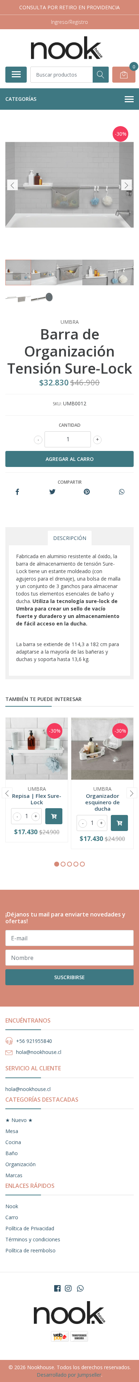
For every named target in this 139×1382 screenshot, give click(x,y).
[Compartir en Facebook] (17, 492)
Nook (11, 1206)
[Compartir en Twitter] (52, 492)
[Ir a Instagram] (68, 1288)
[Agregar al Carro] (53, 816)
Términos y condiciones (32, 1239)
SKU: (57, 404)
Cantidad (70, 425)
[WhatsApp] (80, 1288)
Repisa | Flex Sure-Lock (36, 799)
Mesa (11, 1131)
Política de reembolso (30, 1250)
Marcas (13, 1175)
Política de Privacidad (29, 1228)
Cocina (13, 1142)
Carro (11, 1217)
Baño (11, 1153)
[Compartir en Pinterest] (87, 492)
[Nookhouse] (66, 48)
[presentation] (12, 185)
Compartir (70, 482)
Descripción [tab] (69, 538)
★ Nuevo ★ (19, 1120)
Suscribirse (69, 977)
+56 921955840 (34, 1041)
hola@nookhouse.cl (38, 1052)
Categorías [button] (20, 98)
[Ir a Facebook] (57, 1288)
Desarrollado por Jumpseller (69, 1374)
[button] (56, 864)
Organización (20, 1164)
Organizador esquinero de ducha (102, 802)
